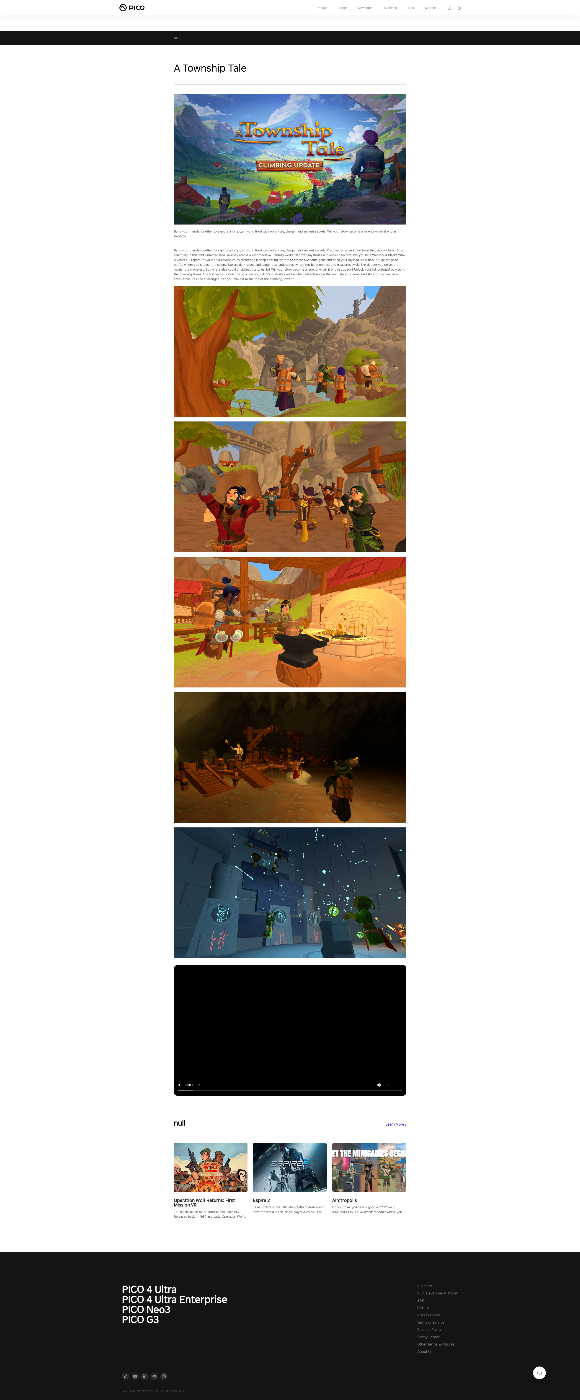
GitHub (423, 1307)
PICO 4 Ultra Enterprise (174, 1299)
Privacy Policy (428, 1315)
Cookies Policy (429, 1329)
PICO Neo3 (146, 1309)
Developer (365, 8)
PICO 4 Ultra (149, 1289)
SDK (420, 1300)
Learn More (394, 1124)
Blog (411, 8)
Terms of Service (430, 1322)
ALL (177, 38)
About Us (425, 1351)
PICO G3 (140, 1319)
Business (390, 8)
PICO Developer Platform (437, 1293)
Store (343, 8)
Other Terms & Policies (435, 1344)
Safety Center (428, 1337)
